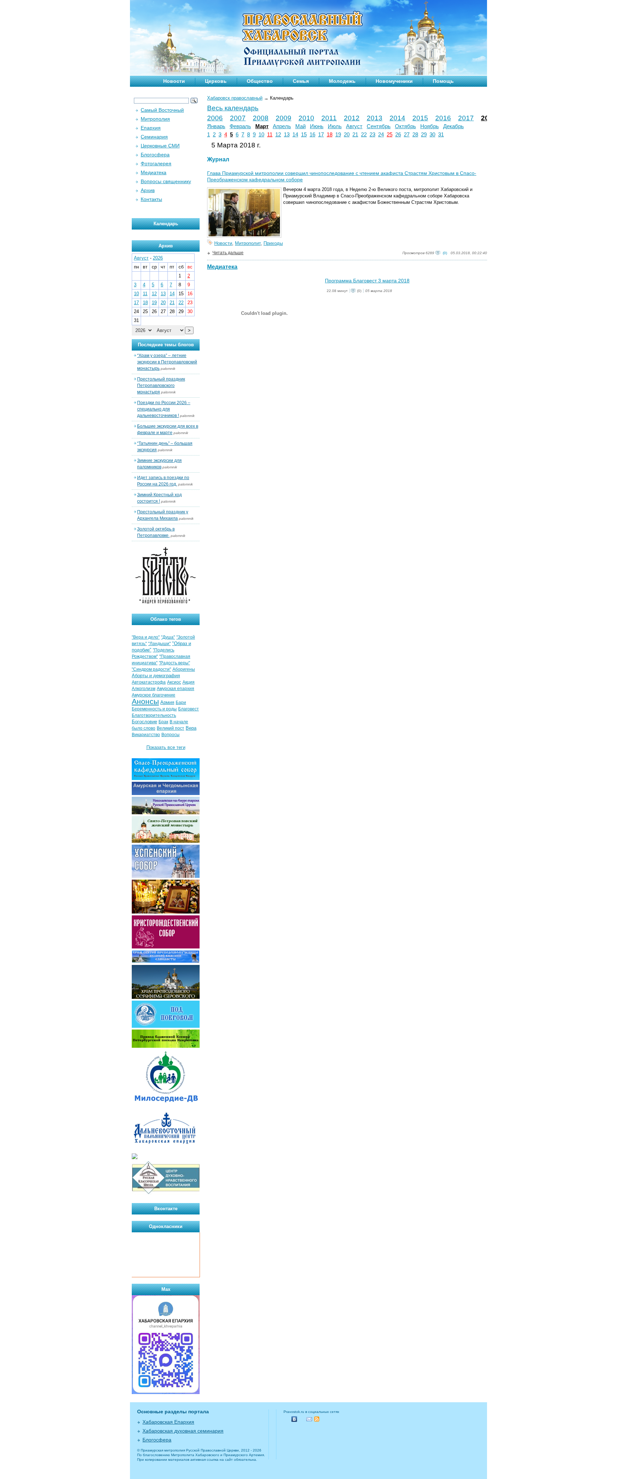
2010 (306, 118)
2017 (466, 118)
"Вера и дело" (146, 637)
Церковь (216, 81)
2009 (283, 118)
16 (312, 134)
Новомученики (394, 81)
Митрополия (155, 119)
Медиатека (222, 267)
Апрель (282, 126)
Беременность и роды (154, 708)
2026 (158, 258)
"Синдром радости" (151, 669)
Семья (301, 81)
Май (300, 126)
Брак (163, 721)
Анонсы (145, 701)
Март (262, 126)
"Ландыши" (159, 643)
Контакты (151, 199)
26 (398, 134)
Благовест (188, 708)
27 (407, 134)
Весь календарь (233, 108)
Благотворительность (154, 715)
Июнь (316, 126)
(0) (445, 253)
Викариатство (146, 734)
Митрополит (248, 243)
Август (354, 126)
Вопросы (170, 734)
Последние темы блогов (166, 344)
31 (441, 134)
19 (338, 134)
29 (424, 134)
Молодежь (342, 81)
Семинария (154, 137)
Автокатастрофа (149, 682)
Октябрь (405, 126)
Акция (188, 682)
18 (329, 134)
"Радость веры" (174, 662)
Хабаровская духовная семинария (183, 1431)
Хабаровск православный (234, 98)
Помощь (443, 81)
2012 (352, 118)
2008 (261, 118)
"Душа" (168, 637)
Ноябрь (429, 126)
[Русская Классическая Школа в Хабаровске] (166, 1193)
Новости (174, 81)
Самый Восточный (162, 110)
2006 (215, 118)
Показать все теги (165, 747)
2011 (329, 118)
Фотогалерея (156, 163)
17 (321, 134)
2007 (238, 118)
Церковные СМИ (160, 146)
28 (415, 134)
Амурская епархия (175, 688)
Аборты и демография (156, 675)
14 (295, 134)
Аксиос (174, 682)
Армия (167, 702)
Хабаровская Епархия (168, 1422)
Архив (148, 190)
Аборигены (183, 669)
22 (364, 134)
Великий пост (170, 728)
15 (304, 134)
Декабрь (453, 126)
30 (432, 134)
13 (287, 134)
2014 (397, 118)
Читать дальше (228, 252)
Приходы (273, 243)
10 (261, 134)
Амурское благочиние (153, 695)
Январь (216, 126)
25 (389, 134)
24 (381, 134)
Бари (181, 702)
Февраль (240, 126)
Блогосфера (155, 154)
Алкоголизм (143, 688)
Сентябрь (379, 126)
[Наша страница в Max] (166, 1392)
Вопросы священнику (166, 181)
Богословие (144, 721)
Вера (191, 728)
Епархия (151, 128)
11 (269, 134)
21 (355, 134)
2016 (443, 118)
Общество (260, 81)
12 (278, 134)
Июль (335, 126)
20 (347, 134)
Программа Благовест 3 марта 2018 (367, 280)
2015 (420, 118)
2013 (374, 118)
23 (372, 134)
